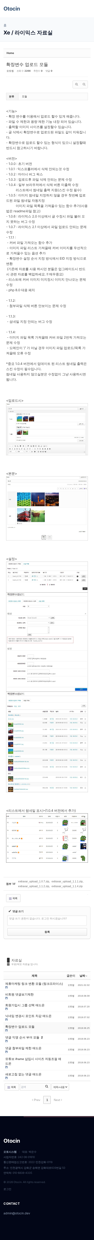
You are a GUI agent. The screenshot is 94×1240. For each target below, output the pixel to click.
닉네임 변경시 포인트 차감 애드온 (28, 1016)
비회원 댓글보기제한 (19, 994)
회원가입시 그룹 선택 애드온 (25, 1005)
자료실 (16, 960)
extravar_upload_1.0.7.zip (33, 881)
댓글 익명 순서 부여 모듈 (22, 1037)
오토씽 (10, 70)
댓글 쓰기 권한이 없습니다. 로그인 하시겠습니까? (38, 918)
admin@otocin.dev (16, 1213)
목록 (14, 898)
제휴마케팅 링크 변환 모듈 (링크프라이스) (34, 983)
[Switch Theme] (76, 9)
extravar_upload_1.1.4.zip (67, 886)
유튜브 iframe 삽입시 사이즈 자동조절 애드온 (33, 1061)
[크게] (76, 84)
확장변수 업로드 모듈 (27, 64)
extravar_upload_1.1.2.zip (33, 886)
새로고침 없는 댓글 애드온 (23, 1074)
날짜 (82, 975)
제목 (34, 975)
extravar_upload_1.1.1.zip (67, 881)
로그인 (7, 1189)
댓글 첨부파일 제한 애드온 (23, 1048)
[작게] (84, 84)
